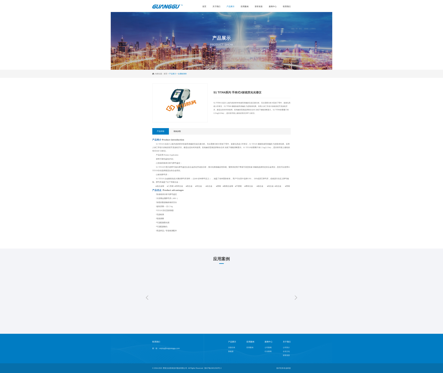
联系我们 (287, 6)
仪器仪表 (231, 347)
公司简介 (286, 347)
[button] (147, 297)
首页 (204, 6)
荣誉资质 (259, 6)
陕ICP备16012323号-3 (212, 368)
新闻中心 (273, 6)
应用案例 (244, 6)
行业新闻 (268, 351)
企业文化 (286, 351)
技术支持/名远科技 (283, 368)
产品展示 (230, 6)
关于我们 (216, 6)
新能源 (230, 351)
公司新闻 (268, 347)
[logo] (167, 5)
